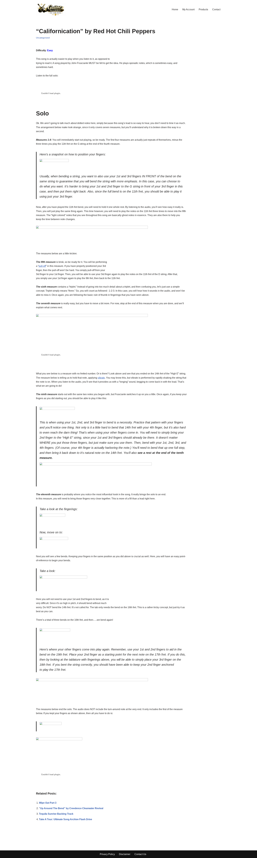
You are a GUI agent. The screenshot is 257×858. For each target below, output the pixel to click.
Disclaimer (124, 854)
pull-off (42, 266)
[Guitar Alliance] (51, 9)
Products (203, 9)
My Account (188, 9)
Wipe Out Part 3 (47, 803)
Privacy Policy (107, 854)
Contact (216, 9)
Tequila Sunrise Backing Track (56, 814)
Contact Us (140, 854)
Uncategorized (43, 38)
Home (175, 9)
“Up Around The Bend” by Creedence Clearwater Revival (71, 808)
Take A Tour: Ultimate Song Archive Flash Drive (65, 819)
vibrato (101, 377)
